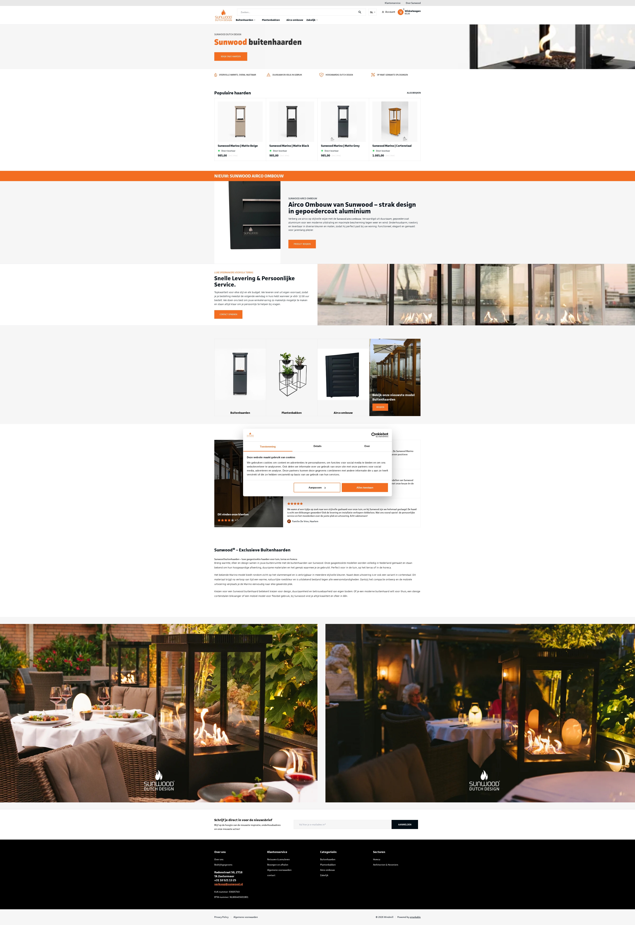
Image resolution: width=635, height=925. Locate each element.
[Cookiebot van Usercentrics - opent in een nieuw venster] (373, 435)
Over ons (218, 859)
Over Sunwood (413, 2)
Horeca (376, 859)
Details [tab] (318, 445)
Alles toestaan (365, 487)
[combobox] (301, 12)
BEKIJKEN (380, 407)
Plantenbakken (271, 20)
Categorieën (328, 852)
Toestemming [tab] (268, 446)
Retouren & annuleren (278, 859)
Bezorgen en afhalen (277, 864)
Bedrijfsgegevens (223, 864)
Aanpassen (315, 487)
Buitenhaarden (244, 20)
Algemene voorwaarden (279, 869)
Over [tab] (367, 445)
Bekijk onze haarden (231, 56)
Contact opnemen (228, 314)
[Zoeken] (360, 12)
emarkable (415, 917)
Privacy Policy (221, 917)
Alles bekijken (414, 93)
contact (271, 875)
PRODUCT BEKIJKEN (302, 244)
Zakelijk (311, 20)
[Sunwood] (223, 15)
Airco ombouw (294, 20)
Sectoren (379, 852)
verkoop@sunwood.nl (228, 884)
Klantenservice (393, 2)
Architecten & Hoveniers (385, 864)
